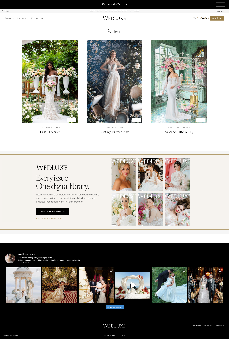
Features (8, 18)
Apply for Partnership (118, 11)
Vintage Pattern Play (114, 132)
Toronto (57, 127)
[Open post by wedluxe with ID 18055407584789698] (96, 285)
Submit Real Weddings (98, 11)
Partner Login (220, 11)
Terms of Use (109, 335)
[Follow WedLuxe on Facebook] (198, 18)
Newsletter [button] (217, 18)
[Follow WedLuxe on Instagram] (194, 18)
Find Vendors (37, 18)
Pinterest (197, 325)
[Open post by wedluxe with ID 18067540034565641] (59, 285)
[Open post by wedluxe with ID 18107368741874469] (132, 285)
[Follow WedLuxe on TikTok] (207, 18)
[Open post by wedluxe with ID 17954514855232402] (169, 285)
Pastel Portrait (50, 132)
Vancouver (186, 127)
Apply (220, 4)
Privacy (122, 335)
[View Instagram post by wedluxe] (38, 300)
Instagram (220, 325)
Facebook (208, 325)
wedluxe (23, 270)
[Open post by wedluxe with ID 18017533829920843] (23, 285)
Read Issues (134, 11)
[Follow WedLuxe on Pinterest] (203, 18)
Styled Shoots (46, 127)
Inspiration (21, 18)
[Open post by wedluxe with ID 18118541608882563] (205, 285)
